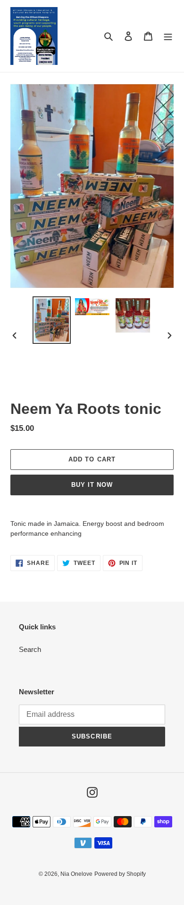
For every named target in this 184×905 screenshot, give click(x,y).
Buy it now (92, 484)
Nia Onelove (76, 874)
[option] (52, 320)
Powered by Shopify (120, 874)
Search (30, 649)
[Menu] (168, 36)
